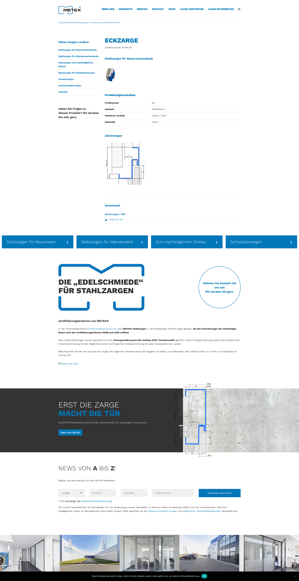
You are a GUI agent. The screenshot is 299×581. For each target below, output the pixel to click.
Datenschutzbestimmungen (162, 511)
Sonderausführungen (69, 85)
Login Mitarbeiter (221, 9)
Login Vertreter (192, 9)
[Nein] (295, 576)
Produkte (125, 9)
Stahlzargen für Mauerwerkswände (77, 50)
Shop (172, 9)
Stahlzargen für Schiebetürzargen (76, 73)
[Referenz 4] (209, 554)
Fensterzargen (66, 79)
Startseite (62, 23)
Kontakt (158, 9)
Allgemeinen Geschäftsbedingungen (202, 511)
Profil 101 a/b (116, 219)
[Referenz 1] (30, 554)
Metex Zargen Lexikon (73, 42)
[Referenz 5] (269, 554)
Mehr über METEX (70, 432)
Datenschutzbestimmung (96, 501)
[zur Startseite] (69, 9)
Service (142, 9)
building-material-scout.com (101, 329)
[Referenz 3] (149, 554)
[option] (37, 241)
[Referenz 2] (90, 554)
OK (204, 576)
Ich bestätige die (86, 501)
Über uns (108, 9)
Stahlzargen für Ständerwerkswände (78, 56)
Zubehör (62, 92)
